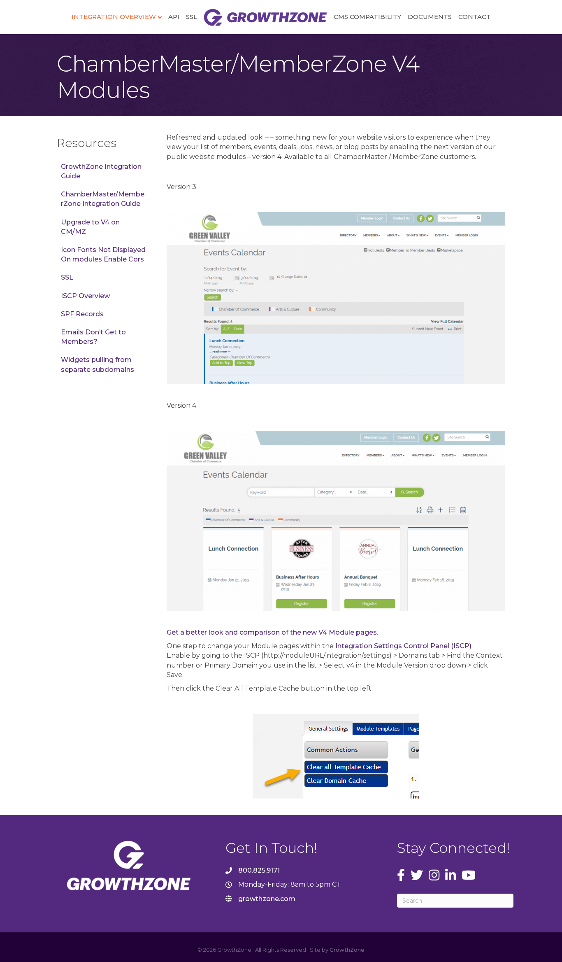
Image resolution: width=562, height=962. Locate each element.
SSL (191, 17)
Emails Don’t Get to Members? (93, 337)
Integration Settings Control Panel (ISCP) (403, 646)
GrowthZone (347, 949)
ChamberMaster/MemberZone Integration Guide (102, 199)
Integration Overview (114, 17)
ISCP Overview (85, 296)
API (173, 17)
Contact (474, 17)
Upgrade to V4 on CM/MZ (90, 227)
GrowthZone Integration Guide (101, 171)
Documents (430, 17)
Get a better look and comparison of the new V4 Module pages (272, 632)
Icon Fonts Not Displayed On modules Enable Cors (103, 254)
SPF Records (82, 314)
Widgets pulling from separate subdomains (97, 364)
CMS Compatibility (367, 17)
